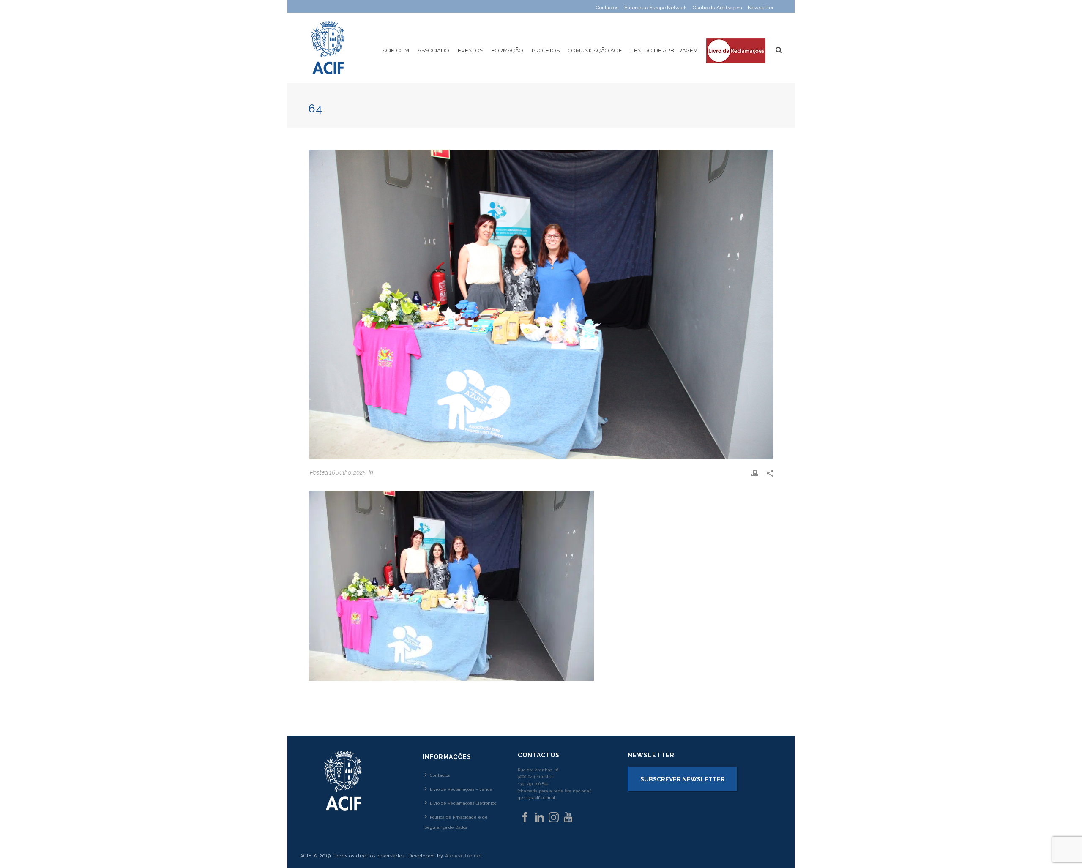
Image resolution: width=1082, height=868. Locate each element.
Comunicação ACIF (595, 50)
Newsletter (760, 8)
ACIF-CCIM (396, 50)
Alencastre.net (463, 856)
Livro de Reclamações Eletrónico (463, 803)
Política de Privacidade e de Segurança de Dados (456, 822)
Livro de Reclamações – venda (461, 789)
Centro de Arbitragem (664, 50)
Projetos (546, 50)
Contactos (440, 775)
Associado (433, 50)
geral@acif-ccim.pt (536, 797)
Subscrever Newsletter (682, 779)
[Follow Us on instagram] (554, 817)
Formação (507, 50)
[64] (541, 304)
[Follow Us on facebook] (525, 817)
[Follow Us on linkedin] (539, 817)
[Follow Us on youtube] (568, 817)
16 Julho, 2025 (347, 472)
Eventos (470, 50)
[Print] (754, 473)
